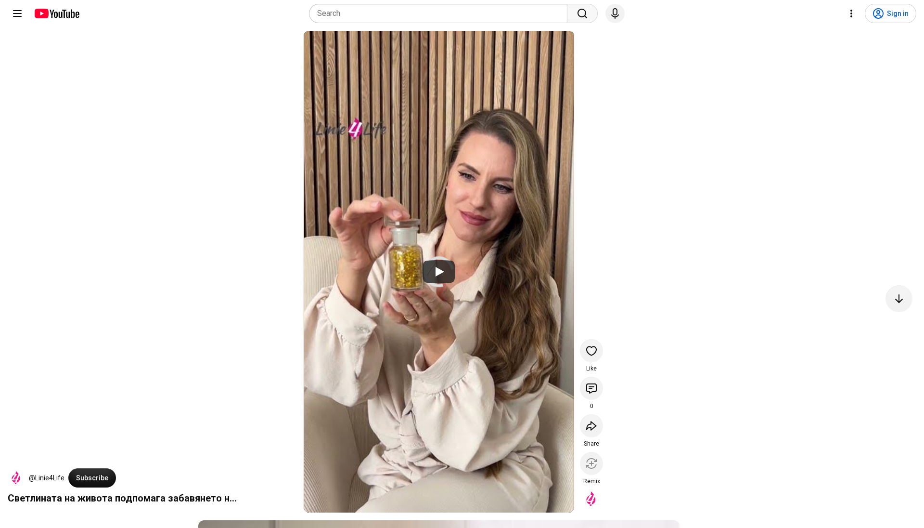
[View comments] (591, 388)
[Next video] (899, 298)
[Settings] (851, 13)
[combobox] (441, 13)
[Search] (582, 13)
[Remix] (591, 463)
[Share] (591, 425)
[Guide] (17, 13)
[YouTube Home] (56, 13)
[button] (16, 478)
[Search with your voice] (615, 13)
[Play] (439, 271)
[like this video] (591, 350)
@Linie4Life (46, 478)
